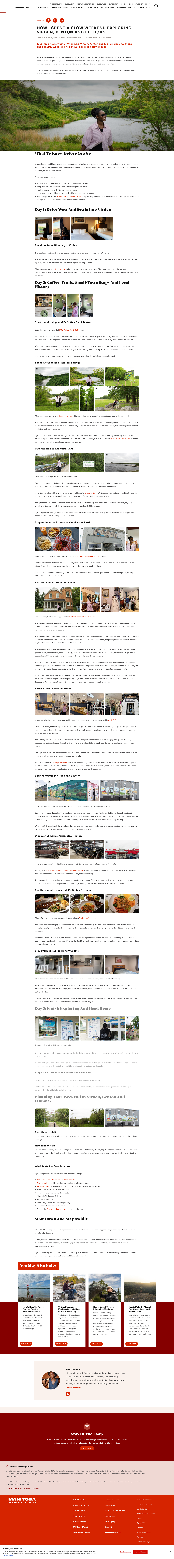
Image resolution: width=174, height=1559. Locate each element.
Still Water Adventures (120, 438)
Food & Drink (77, 7)
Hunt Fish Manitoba (144, 1500)
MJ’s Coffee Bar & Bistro (69, 330)
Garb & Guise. (114, 720)
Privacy (139, 1518)
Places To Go (92, 7)
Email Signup (113, 4)
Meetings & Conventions (85, 4)
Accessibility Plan (144, 1532)
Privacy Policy (8, 1555)
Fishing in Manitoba (136, 4)
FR (149, 4)
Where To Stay (107, 7)
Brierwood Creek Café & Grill (87, 556)
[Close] (171, 1552)
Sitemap (140, 1537)
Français (140, 1528)
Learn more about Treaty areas (21, 1488)
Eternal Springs (65, 416)
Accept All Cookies (140, 1552)
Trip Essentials (124, 7)
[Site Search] (156, 6)
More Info (26, 1344)
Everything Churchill (145, 1504)
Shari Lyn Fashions (59, 762)
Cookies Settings (125, 1552)
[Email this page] (62, 20)
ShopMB (123, 4)
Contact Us (141, 1523)
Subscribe (87, 1448)
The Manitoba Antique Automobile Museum (64, 870)
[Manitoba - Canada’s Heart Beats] (23, 7)
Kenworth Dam (90, 493)
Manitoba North (143, 1509)
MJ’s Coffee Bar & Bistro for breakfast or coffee (57, 1179)
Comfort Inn (59, 269)
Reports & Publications (146, 1514)
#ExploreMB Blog (142, 7)
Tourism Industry (56, 4)
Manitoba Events (60, 7)
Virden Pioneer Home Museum (82, 616)
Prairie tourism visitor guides (69, 196)
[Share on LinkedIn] (55, 20)
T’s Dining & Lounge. (88, 918)
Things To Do (43, 7)
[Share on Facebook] (48, 20)
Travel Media (69, 4)
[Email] (68, 1394)
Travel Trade (101, 4)
